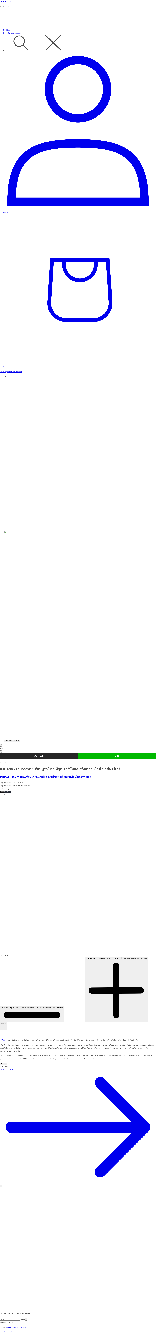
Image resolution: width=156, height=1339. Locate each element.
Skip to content (6, 1)
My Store (9, 1327)
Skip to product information (11, 372)
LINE (117, 756)
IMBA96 (3, 1040)
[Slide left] (1, 745)
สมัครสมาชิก (39, 756)
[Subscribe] (26, 1319)
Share (4, 1064)
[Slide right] (1, 751)
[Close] (1, 1186)
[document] (78, 1246)
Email (22, 1319)
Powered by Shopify (19, 1327)
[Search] (78, 43)
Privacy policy (9, 1332)
